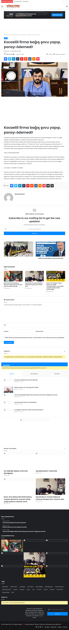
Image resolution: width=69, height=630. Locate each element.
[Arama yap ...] (67, 7)
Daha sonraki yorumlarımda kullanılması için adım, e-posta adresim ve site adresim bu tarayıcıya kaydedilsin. (35, 337)
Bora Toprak (30, 586)
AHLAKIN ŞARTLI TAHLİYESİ (21, 1)
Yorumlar (57, 374)
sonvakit (46, 589)
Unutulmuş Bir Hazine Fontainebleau (25, 402)
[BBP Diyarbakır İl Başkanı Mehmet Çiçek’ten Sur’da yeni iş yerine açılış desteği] (13, 276)
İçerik (12, 592)
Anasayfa (7, 34)
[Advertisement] (34, 111)
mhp (33, 589)
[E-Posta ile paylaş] (48, 185)
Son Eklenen (34, 374)
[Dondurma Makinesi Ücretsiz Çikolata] (8, 382)
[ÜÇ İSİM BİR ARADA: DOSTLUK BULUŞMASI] (18, 461)
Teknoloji (52, 589)
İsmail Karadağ (5, 592)
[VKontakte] (29, 59)
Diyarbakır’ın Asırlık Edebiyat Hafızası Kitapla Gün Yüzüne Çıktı (34, 284)
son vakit (39, 589)
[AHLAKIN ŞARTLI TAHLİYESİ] (50, 461)
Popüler (11, 374)
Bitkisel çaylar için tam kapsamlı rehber (26, 387)
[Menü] (2, 7)
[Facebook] (5, 59)
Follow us (4, 597)
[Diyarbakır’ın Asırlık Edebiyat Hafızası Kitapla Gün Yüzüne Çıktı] (34, 276)
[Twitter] (9, 59)
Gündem (65, 627)
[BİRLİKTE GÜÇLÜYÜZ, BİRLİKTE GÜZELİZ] (57, 571)
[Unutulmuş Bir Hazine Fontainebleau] (8, 404)
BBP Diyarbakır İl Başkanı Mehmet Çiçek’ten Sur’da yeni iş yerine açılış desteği (13, 284)
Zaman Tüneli (60, 589)
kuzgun (28, 589)
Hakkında (22, 589)
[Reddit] (25, 59)
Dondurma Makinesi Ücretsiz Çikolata (26, 380)
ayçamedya (22, 586)
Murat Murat (10, 54)
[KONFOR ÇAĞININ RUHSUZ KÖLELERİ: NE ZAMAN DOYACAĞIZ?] (57, 558)
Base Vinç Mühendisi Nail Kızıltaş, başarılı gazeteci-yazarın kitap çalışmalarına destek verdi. (18, 499)
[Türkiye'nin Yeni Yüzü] (13, 6)
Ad (5, 325)
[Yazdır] (52, 185)
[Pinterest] (21, 59)
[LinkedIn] (13, 59)
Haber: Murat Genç (6, 589)
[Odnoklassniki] (34, 59)
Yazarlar (60, 627)
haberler (15, 589)
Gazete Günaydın (59, 586)
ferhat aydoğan (39, 586)
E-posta (6, 331)
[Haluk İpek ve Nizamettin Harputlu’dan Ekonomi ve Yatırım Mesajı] (12, 571)
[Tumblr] (17, 59)
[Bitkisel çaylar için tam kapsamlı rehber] (8, 390)
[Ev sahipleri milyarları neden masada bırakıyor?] (8, 412)
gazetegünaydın (49, 586)
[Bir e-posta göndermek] (13, 54)
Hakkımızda (53, 627)
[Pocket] (38, 59)
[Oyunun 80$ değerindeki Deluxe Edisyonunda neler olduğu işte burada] (8, 397)
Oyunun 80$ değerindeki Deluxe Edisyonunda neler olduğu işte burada (35, 395)
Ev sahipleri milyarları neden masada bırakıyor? (29, 410)
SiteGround (43, 624)
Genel (12, 34)
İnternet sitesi (39, 331)
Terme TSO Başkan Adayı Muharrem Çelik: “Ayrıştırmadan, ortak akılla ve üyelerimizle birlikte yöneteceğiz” (55, 286)
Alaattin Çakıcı (13, 586)
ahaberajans (5, 586)
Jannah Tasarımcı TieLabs (32, 624)
